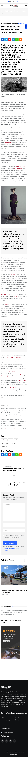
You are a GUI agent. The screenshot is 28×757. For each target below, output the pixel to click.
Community (4, 587)
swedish (14, 443)
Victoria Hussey (6, 35)
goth (16, 439)
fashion (10, 439)
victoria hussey (5, 446)
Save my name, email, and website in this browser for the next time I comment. (14, 537)
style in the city (5, 443)
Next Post (21, 481)
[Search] (26, 5)
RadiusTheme (15, 754)
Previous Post (8, 466)
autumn (4, 439)
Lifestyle (15, 587)
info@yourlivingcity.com (8, 732)
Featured (9, 587)
